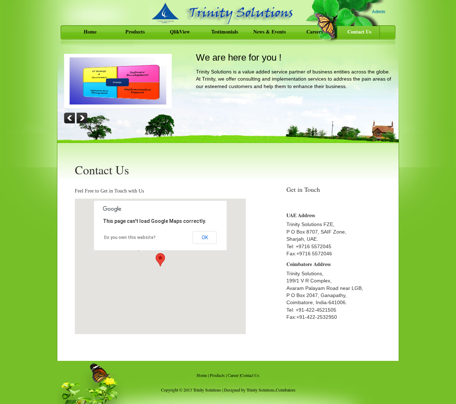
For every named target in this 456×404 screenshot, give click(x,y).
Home (90, 31)
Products (135, 31)
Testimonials (224, 31)
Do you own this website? (130, 237)
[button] (160, 259)
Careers (314, 31)
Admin (378, 11)
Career (233, 375)
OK (205, 237)
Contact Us (359, 31)
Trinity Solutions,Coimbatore (271, 390)
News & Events (269, 31)
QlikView (180, 31)
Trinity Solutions (207, 390)
